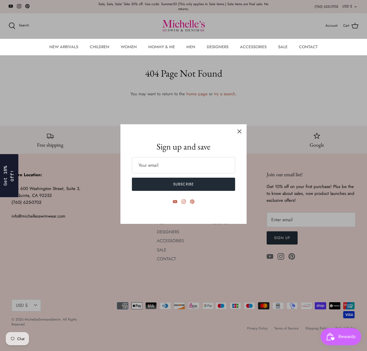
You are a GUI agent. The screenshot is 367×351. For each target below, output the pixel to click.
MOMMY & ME (161, 47)
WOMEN (129, 47)
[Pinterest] (192, 201)
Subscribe (183, 184)
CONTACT (308, 47)
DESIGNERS (218, 47)
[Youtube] (175, 201)
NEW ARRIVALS (63, 47)
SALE (283, 47)
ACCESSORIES (253, 47)
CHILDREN (99, 47)
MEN (190, 47)
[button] (9, 175)
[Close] (239, 131)
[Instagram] (183, 201)
